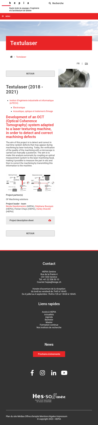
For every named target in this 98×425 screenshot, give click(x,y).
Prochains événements (49, 354)
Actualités (49, 314)
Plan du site (11, 416)
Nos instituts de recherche (49, 327)
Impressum (61, 416)
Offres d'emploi (32, 416)
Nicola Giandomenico (16, 206)
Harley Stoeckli (43, 209)
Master (49, 322)
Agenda (49, 317)
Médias (20, 416)
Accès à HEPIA (49, 312)
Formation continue (49, 325)
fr (78, 63)
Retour (30, 73)
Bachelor (49, 319)
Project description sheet (22, 220)
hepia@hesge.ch (53, 282)
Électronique (19, 107)
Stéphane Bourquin (44, 206)
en (86, 63)
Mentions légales (48, 416)
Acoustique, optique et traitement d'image (33, 111)
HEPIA (11, 57)
